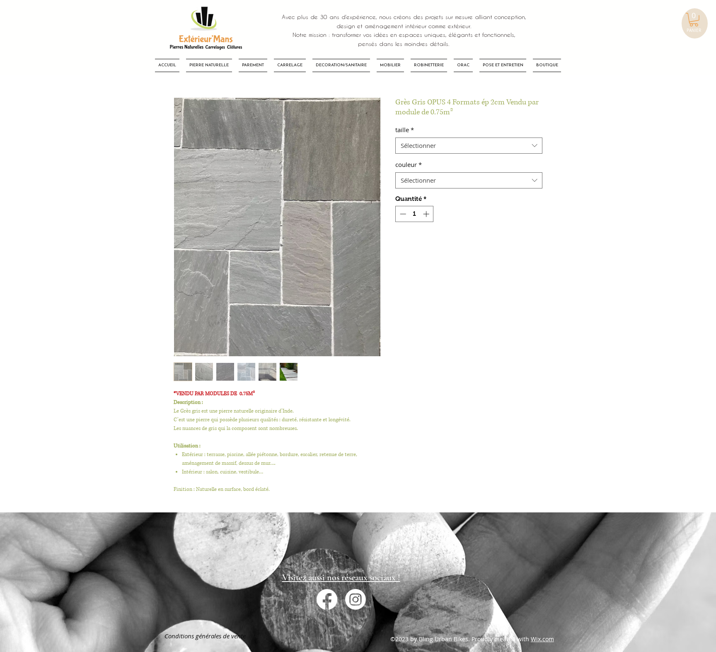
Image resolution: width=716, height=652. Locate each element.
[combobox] (468, 146)
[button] (694, 20)
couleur (408, 164)
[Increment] (427, 214)
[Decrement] (402, 214)
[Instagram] (355, 599)
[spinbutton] (414, 214)
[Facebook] (327, 599)
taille (404, 130)
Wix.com (542, 639)
